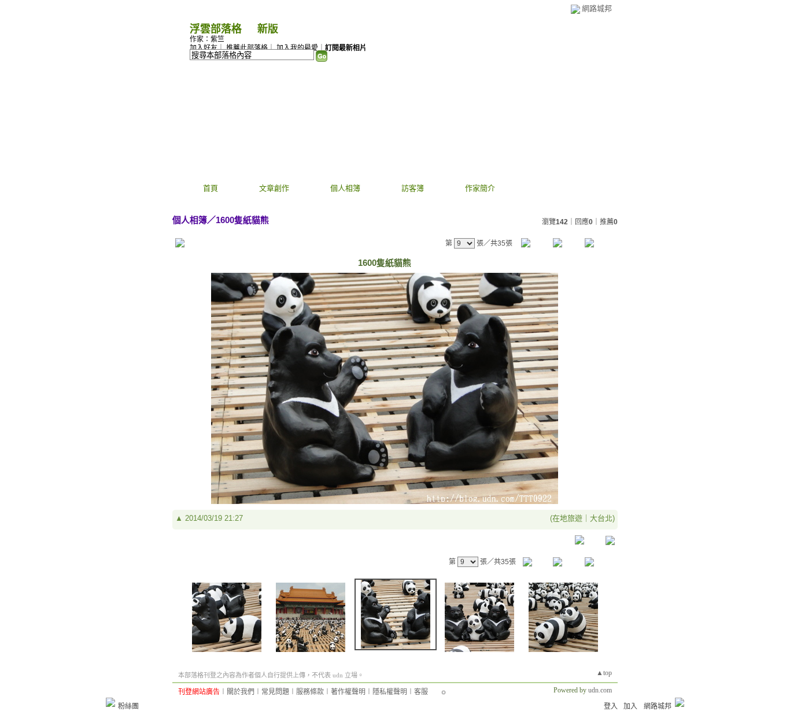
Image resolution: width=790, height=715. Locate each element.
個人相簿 (345, 188)
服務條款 (310, 692)
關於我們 (240, 692)
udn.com (600, 690)
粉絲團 (128, 706)
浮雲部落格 (216, 29)
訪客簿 (412, 188)
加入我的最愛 (297, 48)
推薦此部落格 (247, 48)
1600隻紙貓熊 (242, 220)
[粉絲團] (110, 702)
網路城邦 (597, 8)
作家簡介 (480, 188)
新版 (267, 29)
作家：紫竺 (207, 39)
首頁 (210, 188)
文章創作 (274, 188)
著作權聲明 (348, 692)
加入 (630, 706)
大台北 (601, 518)
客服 (421, 692)
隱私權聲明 (389, 692)
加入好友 (203, 48)
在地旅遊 (567, 518)
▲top (604, 673)
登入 (611, 706)
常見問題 (275, 692)
